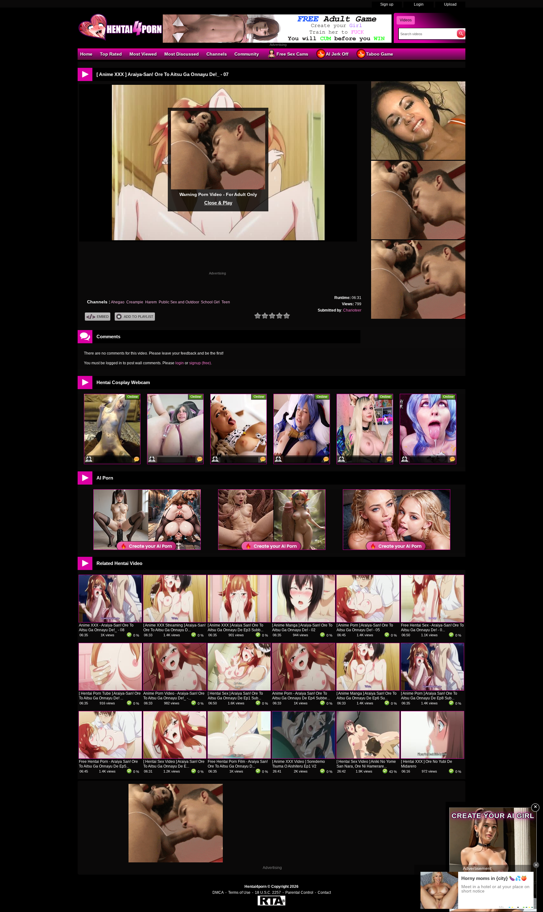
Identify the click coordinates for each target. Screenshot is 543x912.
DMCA (218, 892)
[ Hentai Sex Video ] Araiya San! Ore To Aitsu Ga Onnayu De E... (174, 763)
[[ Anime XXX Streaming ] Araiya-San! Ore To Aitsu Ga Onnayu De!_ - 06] (174, 621)
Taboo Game (379, 54)
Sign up (386, 4)
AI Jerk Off (337, 54)
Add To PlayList (138, 316)
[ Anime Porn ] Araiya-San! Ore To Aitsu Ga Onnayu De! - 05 (365, 627)
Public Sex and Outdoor (179, 302)
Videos (406, 20)
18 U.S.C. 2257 (268, 892)
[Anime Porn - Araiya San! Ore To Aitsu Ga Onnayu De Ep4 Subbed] (303, 689)
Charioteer (352, 310)
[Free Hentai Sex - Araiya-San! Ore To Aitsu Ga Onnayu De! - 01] (432, 621)
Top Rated (111, 54)
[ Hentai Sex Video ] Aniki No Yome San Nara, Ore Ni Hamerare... (366, 763)
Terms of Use (239, 892)
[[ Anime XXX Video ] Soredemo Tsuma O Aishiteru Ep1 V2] (303, 757)
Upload (450, 4)
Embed (103, 316)
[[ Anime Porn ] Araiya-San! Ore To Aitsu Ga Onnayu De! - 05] (368, 621)
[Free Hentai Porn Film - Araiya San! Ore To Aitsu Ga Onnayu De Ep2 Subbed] (239, 757)
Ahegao (117, 302)
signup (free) (200, 363)
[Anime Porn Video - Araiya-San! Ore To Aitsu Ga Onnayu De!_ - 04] (174, 689)
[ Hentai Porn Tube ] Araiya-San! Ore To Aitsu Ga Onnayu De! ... (110, 695)
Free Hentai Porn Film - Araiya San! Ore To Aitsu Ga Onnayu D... (238, 763)
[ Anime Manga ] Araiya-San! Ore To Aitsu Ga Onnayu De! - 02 (302, 627)
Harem (151, 302)
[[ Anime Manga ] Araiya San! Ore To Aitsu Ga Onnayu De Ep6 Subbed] (368, 689)
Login (419, 4)
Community (246, 54)
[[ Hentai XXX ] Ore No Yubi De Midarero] (432, 757)
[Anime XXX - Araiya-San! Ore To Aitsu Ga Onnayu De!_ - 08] (110, 621)
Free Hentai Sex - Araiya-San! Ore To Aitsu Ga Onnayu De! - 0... (432, 627)
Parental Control (299, 892)
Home (86, 54)
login (179, 363)
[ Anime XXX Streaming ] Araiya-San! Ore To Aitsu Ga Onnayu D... (174, 627)
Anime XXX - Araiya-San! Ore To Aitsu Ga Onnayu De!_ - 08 (106, 627)
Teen (226, 302)
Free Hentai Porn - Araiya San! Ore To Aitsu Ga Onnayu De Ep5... (108, 763)
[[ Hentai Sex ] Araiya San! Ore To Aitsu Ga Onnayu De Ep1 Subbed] (239, 689)
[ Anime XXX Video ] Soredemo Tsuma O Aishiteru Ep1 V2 (298, 763)
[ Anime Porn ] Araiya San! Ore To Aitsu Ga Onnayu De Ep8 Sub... (429, 695)
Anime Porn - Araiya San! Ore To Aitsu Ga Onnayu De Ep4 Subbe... (301, 695)
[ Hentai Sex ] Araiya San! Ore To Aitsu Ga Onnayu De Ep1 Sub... (235, 695)
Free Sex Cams (292, 54)
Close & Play (218, 202)
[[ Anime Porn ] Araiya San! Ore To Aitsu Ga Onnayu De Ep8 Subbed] (432, 689)
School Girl (210, 302)
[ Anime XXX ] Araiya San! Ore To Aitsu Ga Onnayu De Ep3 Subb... (235, 627)
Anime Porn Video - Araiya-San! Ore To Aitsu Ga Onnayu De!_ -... (174, 695)
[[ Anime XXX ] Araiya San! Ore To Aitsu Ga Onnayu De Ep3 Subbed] (239, 621)
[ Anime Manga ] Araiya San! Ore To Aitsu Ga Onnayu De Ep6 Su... (367, 695)
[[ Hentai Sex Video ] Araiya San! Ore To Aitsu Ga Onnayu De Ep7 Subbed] (174, 757)
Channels (216, 54)
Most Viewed (143, 54)
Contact (324, 892)
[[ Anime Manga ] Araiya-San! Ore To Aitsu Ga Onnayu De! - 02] (303, 621)
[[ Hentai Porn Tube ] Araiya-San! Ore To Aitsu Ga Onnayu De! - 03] (110, 689)
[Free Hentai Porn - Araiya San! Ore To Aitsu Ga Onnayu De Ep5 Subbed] (110, 757)
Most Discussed (181, 54)
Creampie (134, 302)
